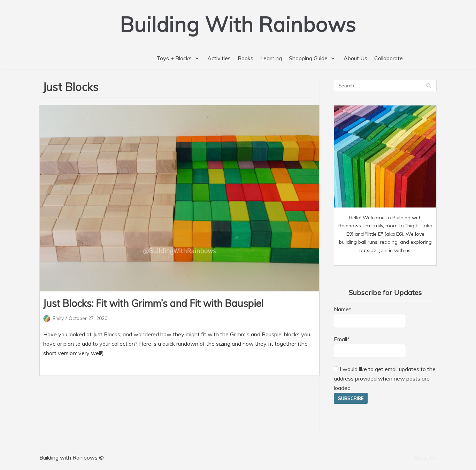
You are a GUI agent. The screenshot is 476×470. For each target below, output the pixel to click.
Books (245, 58)
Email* (342, 339)
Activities (219, 58)
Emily (58, 318)
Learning (271, 58)
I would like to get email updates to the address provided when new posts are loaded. (385, 378)
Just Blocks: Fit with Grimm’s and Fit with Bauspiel (153, 303)
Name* (342, 309)
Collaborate (388, 58)
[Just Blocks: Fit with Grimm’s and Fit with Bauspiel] (179, 198)
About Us (355, 58)
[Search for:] (385, 85)
